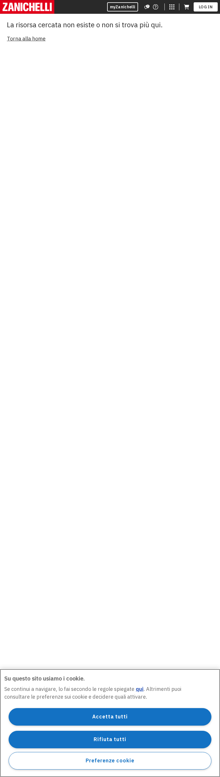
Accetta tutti (110, 716)
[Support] (147, 7)
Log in (206, 6)
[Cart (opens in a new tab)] (186, 6)
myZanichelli (122, 6)
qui (140, 689)
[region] (110, 723)
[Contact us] (155, 7)
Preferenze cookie (110, 760)
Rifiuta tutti (110, 739)
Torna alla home (26, 38)
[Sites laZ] (171, 7)
